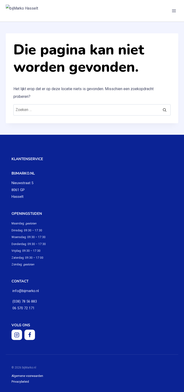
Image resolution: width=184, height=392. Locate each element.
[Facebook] (29, 335)
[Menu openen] (173, 10)
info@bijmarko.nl (25, 291)
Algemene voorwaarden (27, 376)
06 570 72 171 (23, 308)
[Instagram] (17, 335)
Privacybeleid (20, 381)
